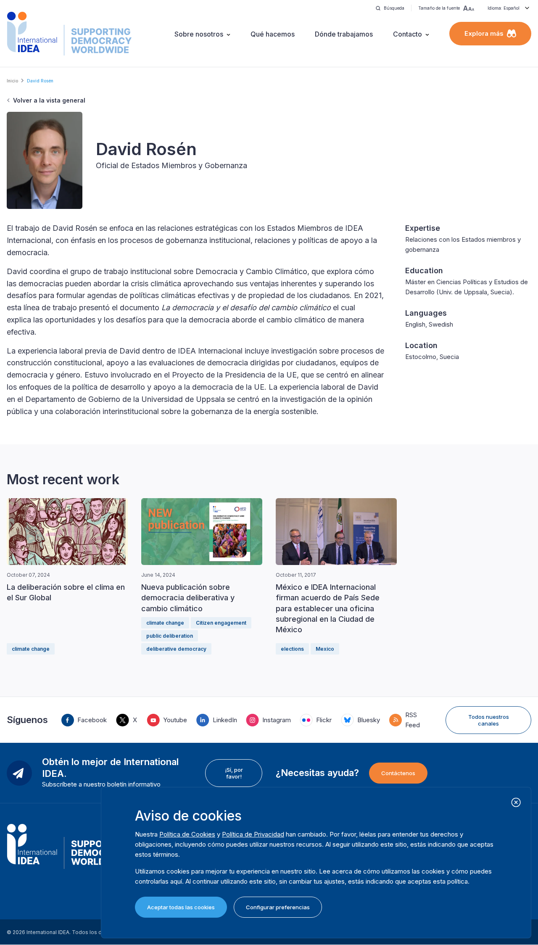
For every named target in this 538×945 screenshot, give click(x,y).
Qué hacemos (273, 34)
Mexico (325, 649)
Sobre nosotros (198, 34)
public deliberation (169, 636)
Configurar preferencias (278, 907)
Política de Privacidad (253, 834)
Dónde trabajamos (344, 34)
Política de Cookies (187, 834)
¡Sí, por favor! (234, 773)
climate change (31, 649)
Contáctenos (398, 773)
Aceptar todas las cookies (181, 907)
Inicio (12, 80)
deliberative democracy (176, 649)
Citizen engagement (221, 623)
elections (292, 649)
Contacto (407, 34)
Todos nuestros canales (488, 720)
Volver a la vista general (49, 100)
